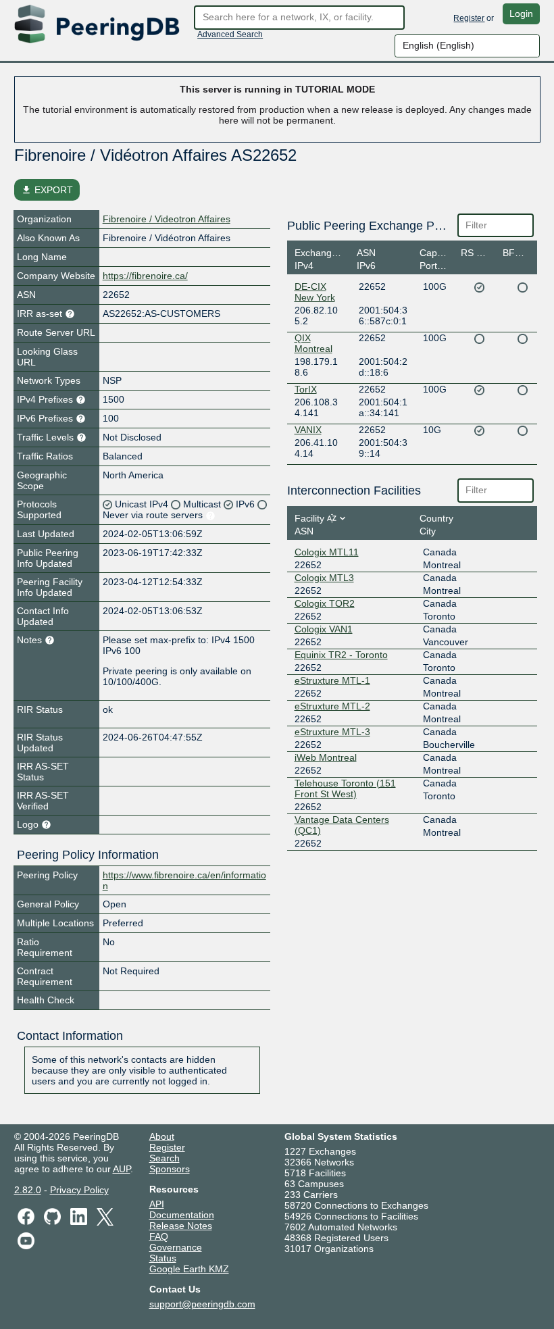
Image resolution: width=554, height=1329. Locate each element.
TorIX (306, 389)
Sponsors (169, 1168)
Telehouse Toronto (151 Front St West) (345, 788)
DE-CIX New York (315, 292)
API (156, 1204)
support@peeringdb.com (202, 1304)
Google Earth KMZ (189, 1268)
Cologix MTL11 (327, 552)
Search (164, 1158)
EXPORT (47, 189)
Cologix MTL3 (324, 577)
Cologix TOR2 (325, 603)
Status (162, 1258)
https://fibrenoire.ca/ (145, 275)
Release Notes (180, 1225)
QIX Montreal (313, 343)
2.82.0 (27, 1189)
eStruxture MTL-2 (332, 706)
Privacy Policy (79, 1189)
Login (521, 13)
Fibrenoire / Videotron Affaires (166, 219)
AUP (121, 1168)
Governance (175, 1247)
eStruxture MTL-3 (332, 731)
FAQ (158, 1236)
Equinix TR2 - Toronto (341, 654)
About (161, 1136)
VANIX (308, 429)
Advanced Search (230, 34)
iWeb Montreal (326, 757)
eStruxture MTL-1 (332, 680)
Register (468, 18)
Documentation (181, 1214)
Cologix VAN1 (324, 629)
